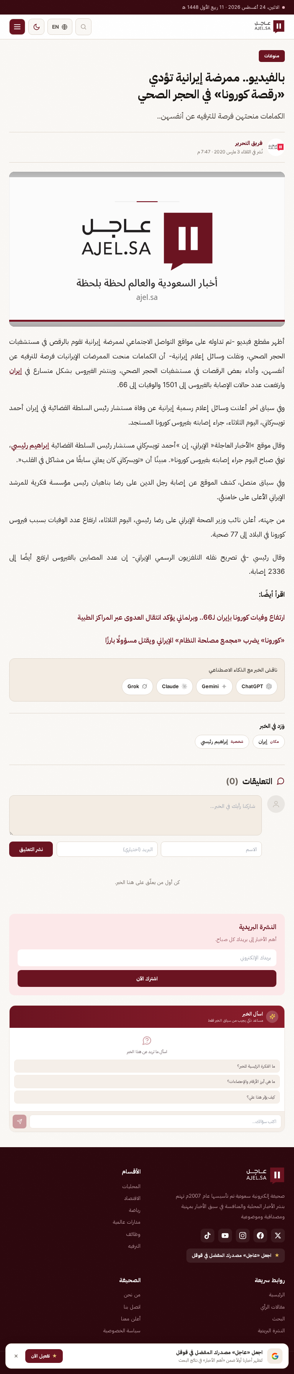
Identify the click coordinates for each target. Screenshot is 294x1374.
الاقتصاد (132, 1198)
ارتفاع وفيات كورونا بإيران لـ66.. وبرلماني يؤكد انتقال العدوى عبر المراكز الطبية (181, 617)
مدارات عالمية (126, 1222)
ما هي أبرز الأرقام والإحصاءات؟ (251, 1081)
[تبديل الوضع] (36, 27)
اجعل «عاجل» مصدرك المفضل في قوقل (235, 1255)
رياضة (134, 1210)
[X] (278, 1235)
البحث (278, 1318)
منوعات (271, 56)
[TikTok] (207, 1235)
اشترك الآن (147, 978)
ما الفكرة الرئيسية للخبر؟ (256, 1066)
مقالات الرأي (272, 1307)
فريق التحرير (249, 143)
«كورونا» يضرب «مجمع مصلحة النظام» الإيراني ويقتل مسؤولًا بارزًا (195, 640)
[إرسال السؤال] (19, 1121)
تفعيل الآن (44, 1356)
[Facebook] (260, 1235)
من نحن (132, 1294)
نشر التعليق (31, 849)
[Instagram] (243, 1235)
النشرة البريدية (271, 1330)
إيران (15, 370)
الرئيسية (277, 1294)
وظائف (133, 1234)
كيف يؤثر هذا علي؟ (261, 1097)
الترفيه (134, 1246)
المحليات (131, 1186)
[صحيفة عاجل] (269, 27)
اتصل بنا (132, 1307)
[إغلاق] (16, 1356)
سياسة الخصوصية (121, 1330)
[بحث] (83, 26)
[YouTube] (225, 1235)
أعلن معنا (130, 1318)
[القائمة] (17, 27)
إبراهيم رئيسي (30, 445)
